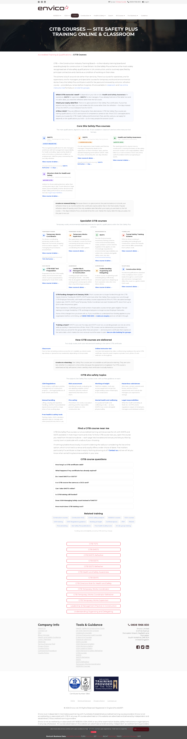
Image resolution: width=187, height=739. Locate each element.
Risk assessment (75, 383)
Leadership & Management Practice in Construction (81, 271)
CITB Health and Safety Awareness (93, 572)
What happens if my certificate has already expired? (76, 470)
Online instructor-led (103, 348)
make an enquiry (102, 316)
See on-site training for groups (119, 332)
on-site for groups (82, 88)
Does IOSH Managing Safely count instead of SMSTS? (76, 500)
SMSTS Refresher (83, 657)
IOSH (66, 15)
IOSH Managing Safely (85, 644)
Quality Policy (43, 653)
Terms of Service (84, 701)
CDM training (58, 522)
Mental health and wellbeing (106, 400)
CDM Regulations (49, 383)
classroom (111, 85)
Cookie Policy (43, 648)
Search (110, 15)
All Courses (120, 15)
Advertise (41, 642)
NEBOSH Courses (83, 666)
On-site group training (123, 526)
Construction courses (60, 517)
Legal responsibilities (130, 400)
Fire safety (73, 400)
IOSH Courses (81, 642)
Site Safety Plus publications (81, 526)
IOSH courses (129, 517)
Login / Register (44, 639)
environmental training (102, 257)
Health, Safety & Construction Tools (90, 628)
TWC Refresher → (48, 259)
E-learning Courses (84, 637)
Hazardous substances (131, 383)
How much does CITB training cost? (69, 506)
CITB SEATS (93, 578)
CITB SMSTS (93, 549)
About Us (41, 628)
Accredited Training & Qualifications (54, 55)
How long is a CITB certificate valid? (69, 465)
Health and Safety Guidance (49, 637)
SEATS (102, 235)
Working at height (102, 383)
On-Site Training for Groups (87, 631)
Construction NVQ (78, 517)
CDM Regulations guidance (76, 522)
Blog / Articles (43, 635)
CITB (74, 15)
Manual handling (48, 400)
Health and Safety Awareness (129, 137)
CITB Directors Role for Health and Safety (93, 583)
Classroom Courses (84, 633)
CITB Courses (81, 653)
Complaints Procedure (47, 651)
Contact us (113, 450)
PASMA (131, 522)
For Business (132, 15)
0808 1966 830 (88, 316)
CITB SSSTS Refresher (93, 566)
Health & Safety (99, 15)
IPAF (123, 522)
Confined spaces (111, 522)
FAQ (39, 633)
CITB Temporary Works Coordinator (93, 589)
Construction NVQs (133, 269)
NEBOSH (56, 15)
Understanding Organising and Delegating (106, 271)
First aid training (62, 526)
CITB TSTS (93, 544)
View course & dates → (50, 162)
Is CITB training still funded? (66, 494)
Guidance (144, 15)
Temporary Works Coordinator (88, 664)
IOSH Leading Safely (84, 648)
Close (93, 732)
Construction (85, 15)
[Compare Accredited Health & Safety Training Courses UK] (53, 8)
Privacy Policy (43, 646)
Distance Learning (83, 639)
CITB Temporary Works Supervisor (93, 600)
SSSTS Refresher (82, 662)
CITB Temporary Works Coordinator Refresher (93, 595)
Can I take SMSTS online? (65, 488)
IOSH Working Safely (84, 646)
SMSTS (49, 137)
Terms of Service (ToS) (46, 644)
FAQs (73, 701)
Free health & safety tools (52, 414)
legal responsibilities (55, 193)
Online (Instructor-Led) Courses (89, 635)
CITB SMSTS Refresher (93, 555)
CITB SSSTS (93, 561)
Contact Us (42, 631)
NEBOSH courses (114, 517)
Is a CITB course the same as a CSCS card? (72, 482)
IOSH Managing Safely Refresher (89, 651)
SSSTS (84, 137)
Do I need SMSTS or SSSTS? (66, 476)
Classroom (46, 348)
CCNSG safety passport (96, 517)
